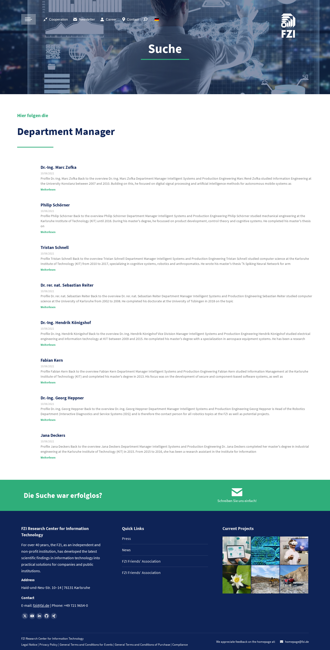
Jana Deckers (53, 435)
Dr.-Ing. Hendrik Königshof (66, 322)
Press (126, 538)
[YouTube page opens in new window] (32, 616)
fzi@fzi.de (41, 605)
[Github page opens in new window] (46, 616)
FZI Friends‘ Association (141, 572)
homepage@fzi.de (296, 642)
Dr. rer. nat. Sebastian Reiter (67, 285)
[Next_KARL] (236, 551)
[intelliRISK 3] (294, 579)
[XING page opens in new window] (54, 616)
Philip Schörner (55, 205)
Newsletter (87, 19)
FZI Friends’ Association (141, 561)
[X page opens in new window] (25, 616)
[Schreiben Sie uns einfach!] (237, 492)
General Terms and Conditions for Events (86, 645)
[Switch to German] (157, 19)
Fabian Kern (52, 360)
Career (111, 19)
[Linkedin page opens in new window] (39, 616)
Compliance (180, 645)
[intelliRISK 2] (265, 579)
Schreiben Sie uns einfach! (237, 500)
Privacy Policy (48, 645)
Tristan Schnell (55, 247)
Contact (133, 19)
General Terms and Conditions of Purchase (143, 645)
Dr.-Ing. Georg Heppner (62, 398)
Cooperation (58, 19)
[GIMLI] (265, 551)
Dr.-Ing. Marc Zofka (58, 167)
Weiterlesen (48, 189)
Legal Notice (29, 645)
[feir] (294, 551)
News (126, 549)
